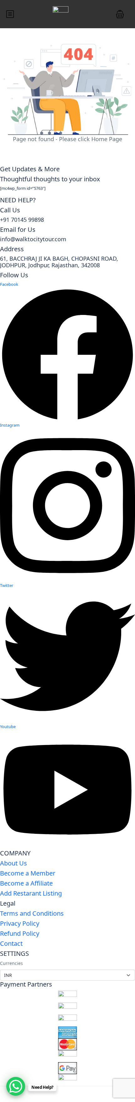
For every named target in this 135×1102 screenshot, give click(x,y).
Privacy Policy (19, 923)
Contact (11, 943)
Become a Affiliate (26, 883)
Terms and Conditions (32, 913)
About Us (13, 863)
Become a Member (27, 873)
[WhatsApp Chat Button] (15, 1086)
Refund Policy (19, 933)
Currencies (11, 963)
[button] (120, 14)
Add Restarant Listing (31, 893)
